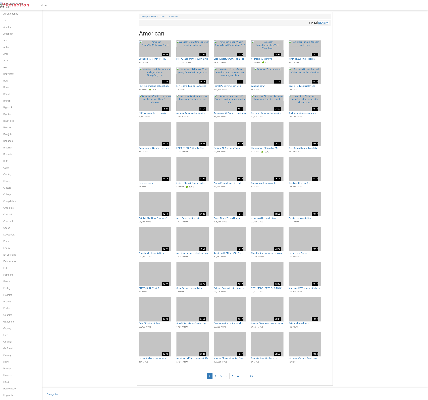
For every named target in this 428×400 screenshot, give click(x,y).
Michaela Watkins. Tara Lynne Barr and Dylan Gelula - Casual (303, 358)
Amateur (7, 27)
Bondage (8, 140)
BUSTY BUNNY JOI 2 (149, 288)
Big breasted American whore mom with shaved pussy (303, 113)
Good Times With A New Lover (228, 218)
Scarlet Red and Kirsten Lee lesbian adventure (302, 86)
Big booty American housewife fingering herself (266, 113)
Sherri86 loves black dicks (189, 288)
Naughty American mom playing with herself (266, 253)
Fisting (6, 288)
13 (251, 376)
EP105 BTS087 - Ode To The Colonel (190, 148)
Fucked (7, 308)
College (7, 194)
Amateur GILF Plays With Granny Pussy (229, 253)
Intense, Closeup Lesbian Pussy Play (229, 358)
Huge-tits (8, 395)
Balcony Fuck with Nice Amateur (229, 288)
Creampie (8, 207)
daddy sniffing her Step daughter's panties (300, 183)
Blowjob (7, 134)
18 (4, 20)
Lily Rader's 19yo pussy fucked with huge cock (191, 86)
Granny (7, 355)
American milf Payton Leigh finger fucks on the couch (230, 113)
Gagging (7, 314)
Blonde (7, 127)
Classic (7, 187)
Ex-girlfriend (9, 254)
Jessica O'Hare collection (263, 218)
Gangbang (9, 321)
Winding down (258, 86)
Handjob (7, 368)
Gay (5, 335)
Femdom (8, 274)
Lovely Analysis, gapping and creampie (153, 358)
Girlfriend (8, 348)
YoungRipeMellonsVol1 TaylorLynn (262, 59)
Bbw (5, 80)
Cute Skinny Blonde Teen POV (303, 148)
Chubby (7, 181)
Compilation (9, 201)
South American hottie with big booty (228, 323)
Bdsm (6, 87)
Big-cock (7, 107)
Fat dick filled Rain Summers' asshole (153, 218)
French (7, 301)
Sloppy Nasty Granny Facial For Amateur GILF (229, 59)
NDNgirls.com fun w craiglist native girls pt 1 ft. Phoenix (153, 113)
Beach (6, 94)
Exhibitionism (10, 261)
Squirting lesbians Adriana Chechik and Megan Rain (151, 253)
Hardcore (8, 375)
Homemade (9, 388)
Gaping (7, 328)
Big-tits (7, 114)
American (8, 33)
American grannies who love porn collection (192, 253)
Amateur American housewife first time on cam (190, 113)
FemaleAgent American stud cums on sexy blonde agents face (228, 86)
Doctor (6, 241)
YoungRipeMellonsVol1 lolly (152, 59)
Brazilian (7, 147)
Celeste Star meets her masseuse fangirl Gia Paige (267, 323)
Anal (5, 40)
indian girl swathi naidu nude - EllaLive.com (190, 183)
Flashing (7, 294)
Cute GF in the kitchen (149, 323)
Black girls (8, 120)
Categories (52, 394)
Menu (43, 5)
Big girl (7, 100)
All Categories (10, 13)
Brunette (7, 154)
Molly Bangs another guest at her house (192, 59)
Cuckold (7, 214)
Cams (6, 167)
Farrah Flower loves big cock (228, 183)
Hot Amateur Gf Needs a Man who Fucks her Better (265, 148)
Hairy (6, 361)
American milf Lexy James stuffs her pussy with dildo (192, 358)
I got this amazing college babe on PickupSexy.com (154, 86)
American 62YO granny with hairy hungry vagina (304, 288)
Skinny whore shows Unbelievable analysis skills (302, 323)
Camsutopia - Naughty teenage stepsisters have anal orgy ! (154, 148)
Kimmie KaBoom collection (302, 59)
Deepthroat (9, 234)
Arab (5, 53)
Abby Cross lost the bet (187, 218)
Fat (5, 268)
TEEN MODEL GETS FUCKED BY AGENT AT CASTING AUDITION (266, 288)
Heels (6, 381)
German (7, 341)
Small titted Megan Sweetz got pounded (191, 323)
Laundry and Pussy (298, 253)
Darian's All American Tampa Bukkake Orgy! (227, 148)
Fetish (6, 281)
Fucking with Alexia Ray (300, 218)
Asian (6, 60)
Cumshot (8, 221)
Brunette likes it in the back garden (264, 358)
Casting (7, 174)
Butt (5, 161)
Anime (6, 47)
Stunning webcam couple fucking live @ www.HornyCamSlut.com (263, 183)
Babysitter (8, 73)
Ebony (6, 248)
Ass (5, 67)
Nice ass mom (146, 183)
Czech (6, 227)
